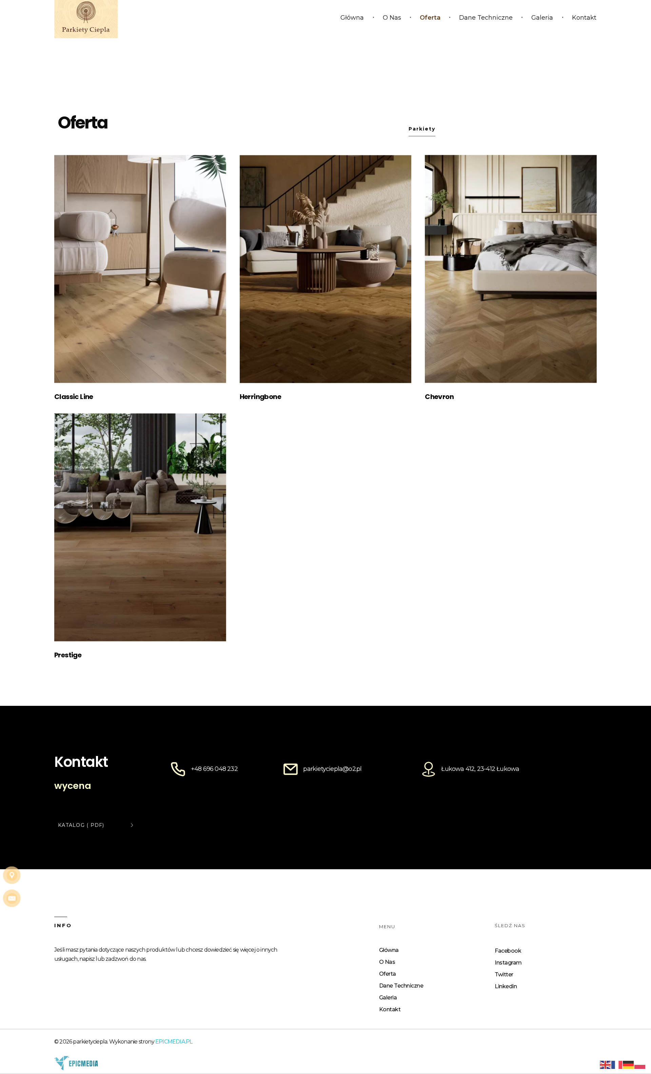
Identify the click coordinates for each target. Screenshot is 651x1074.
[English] (605, 1064)
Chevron (439, 396)
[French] (617, 1064)
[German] (628, 1064)
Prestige (67, 655)
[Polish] (640, 1064)
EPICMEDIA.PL (173, 1041)
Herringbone (260, 396)
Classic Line (73, 396)
